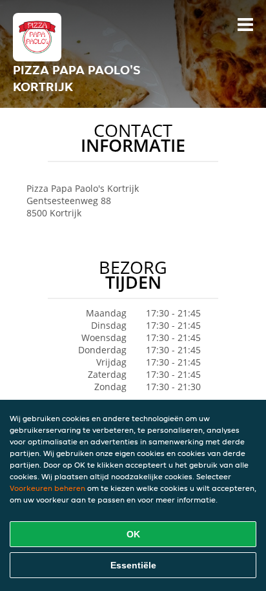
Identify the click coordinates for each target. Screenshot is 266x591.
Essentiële (133, 565)
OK (133, 534)
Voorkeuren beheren (47, 488)
